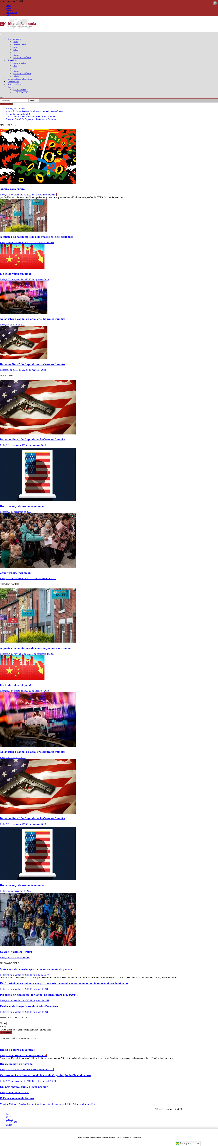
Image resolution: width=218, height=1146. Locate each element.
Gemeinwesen (13, 81)
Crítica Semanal (19, 89)
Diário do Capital (15, 39)
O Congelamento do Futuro (17, 1098)
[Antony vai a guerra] (38, 183)
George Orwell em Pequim (16, 951)
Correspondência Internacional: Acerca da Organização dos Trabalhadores (45, 1075)
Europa (16, 55)
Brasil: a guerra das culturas (17, 1049)
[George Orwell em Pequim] (38, 946)
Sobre (8, 8)
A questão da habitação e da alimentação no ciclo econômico (34, 111)
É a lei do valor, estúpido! (18, 114)
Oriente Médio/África (22, 57)
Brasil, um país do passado (16, 1063)
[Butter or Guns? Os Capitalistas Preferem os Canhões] (23, 358)
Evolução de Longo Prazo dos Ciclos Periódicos (29, 1006)
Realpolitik (12, 60)
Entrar (8, 15)
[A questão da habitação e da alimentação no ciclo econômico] (23, 231)
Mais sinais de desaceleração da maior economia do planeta (36, 969)
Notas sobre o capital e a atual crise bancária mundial (30, 116)
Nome (3, 1023)
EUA (15, 52)
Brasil (15, 41)
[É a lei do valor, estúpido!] (22, 268)
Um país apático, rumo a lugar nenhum (24, 1086)
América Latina (19, 44)
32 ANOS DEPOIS (20, 92)
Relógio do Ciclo (15, 84)
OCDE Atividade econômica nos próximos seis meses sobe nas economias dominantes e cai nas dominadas (64, 983)
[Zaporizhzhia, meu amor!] (38, 567)
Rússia (16, 76)
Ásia (15, 47)
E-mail (3, 1026)
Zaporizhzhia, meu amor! (15, 572)
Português (185, 1143)
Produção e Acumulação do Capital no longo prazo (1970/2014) (39, 994)
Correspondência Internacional (20, 79)
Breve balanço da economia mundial (22, 506)
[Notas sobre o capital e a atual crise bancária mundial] (23, 313)
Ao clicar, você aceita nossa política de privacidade (27, 1029)
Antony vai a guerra (15, 108)
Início (8, 5)
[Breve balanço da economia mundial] (38, 500)
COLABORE (11, 13)
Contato (9, 10)
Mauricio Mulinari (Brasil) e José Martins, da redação (25, 1104)
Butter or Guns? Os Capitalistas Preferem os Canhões (31, 119)
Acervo (10, 87)
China (15, 49)
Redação (4, 194)
